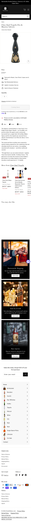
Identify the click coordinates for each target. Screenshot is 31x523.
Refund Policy (5, 459)
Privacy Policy (5, 456)
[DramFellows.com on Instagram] (16, 475)
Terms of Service (5, 454)
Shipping (3, 101)
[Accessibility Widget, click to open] (28, 261)
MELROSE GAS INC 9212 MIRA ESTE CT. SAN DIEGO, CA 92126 (14, 518)
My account (4, 466)
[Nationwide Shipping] (15, 254)
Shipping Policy (5, 461)
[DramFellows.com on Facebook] (19, 475)
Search (3, 463)
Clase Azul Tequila (6, 29)
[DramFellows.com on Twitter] (23, 475)
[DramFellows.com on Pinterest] (26, 475)
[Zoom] (28, 61)
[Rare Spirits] (15, 334)
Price (2, 70)
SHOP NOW (15, 275)
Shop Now (15, 356)
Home (2, 21)
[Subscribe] (25, 374)
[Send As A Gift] (15, 294)
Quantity (4, 93)
